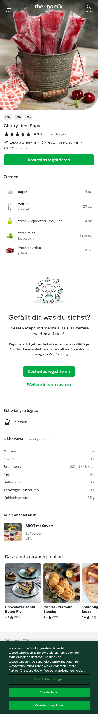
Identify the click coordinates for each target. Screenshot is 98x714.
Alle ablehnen (49, 692)
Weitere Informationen (49, 384)
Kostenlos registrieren (49, 159)
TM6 (18, 117)
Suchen (89, 11)
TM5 (28, 117)
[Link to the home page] (49, 8)
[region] (49, 677)
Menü (9, 11)
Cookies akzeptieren (49, 705)
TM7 (8, 117)
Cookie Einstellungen (49, 679)
